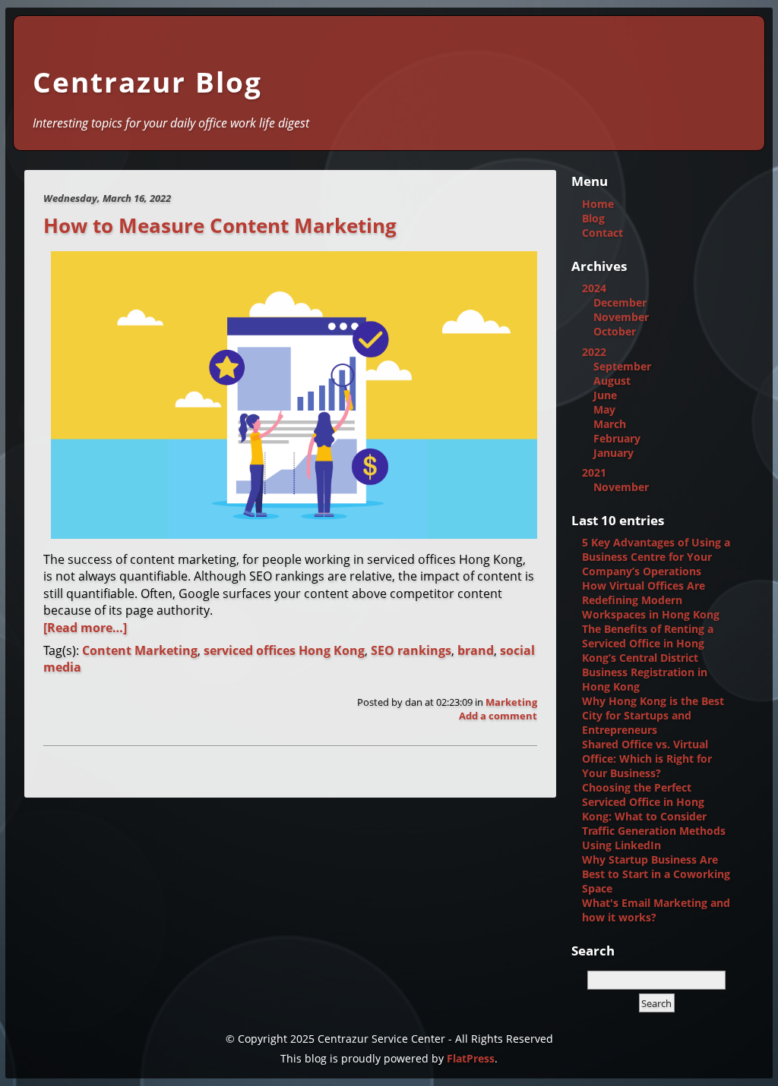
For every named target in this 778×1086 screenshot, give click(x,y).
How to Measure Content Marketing (220, 225)
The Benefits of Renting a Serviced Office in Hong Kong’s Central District (647, 643)
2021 (594, 472)
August (612, 380)
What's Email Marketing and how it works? (656, 910)
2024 (594, 288)
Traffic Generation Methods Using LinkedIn (654, 837)
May (604, 409)
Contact (602, 232)
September (622, 366)
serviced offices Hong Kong (284, 650)
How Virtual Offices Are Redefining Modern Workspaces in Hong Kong (650, 600)
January (613, 452)
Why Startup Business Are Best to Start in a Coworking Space (656, 874)
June (605, 395)
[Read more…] (85, 627)
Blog (593, 218)
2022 (594, 352)
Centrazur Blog (147, 82)
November (621, 317)
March (609, 424)
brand (475, 650)
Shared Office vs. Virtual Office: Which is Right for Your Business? (647, 758)
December (620, 302)
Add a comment (498, 715)
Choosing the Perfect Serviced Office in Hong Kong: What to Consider (644, 801)
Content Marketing (140, 650)
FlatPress (471, 1058)
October (614, 331)
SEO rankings (411, 650)
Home (598, 204)
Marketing (511, 702)
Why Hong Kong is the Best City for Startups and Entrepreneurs (653, 715)
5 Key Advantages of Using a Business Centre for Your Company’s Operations (656, 556)
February (616, 438)
